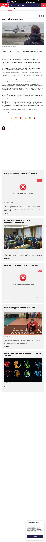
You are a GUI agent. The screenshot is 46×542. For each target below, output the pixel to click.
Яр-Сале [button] (22, 5)
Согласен (35, 536)
